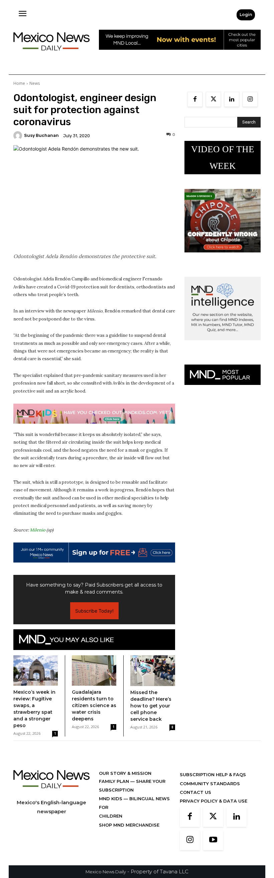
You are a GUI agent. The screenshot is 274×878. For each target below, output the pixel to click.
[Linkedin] (231, 99)
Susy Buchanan (41, 135)
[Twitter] (213, 99)
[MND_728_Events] (180, 55)
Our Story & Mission (125, 773)
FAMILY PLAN (114, 781)
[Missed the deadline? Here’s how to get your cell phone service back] (152, 670)
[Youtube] (213, 840)
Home (19, 83)
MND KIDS (111, 798)
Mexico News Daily (106, 871)
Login (246, 14)
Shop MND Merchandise (129, 825)
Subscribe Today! (94, 611)
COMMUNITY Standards (210, 783)
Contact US (195, 792)
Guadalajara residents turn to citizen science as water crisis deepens (94, 705)
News (34, 83)
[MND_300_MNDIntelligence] (222, 345)
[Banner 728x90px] (94, 414)
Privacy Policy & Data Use (213, 801)
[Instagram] (250, 99)
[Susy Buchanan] (18, 135)
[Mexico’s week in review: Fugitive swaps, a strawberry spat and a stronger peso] (35, 670)
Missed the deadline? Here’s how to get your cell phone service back (150, 705)
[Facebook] (194, 99)
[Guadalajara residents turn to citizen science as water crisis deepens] (94, 670)
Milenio (37, 530)
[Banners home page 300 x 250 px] (222, 257)
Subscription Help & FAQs (213, 774)
